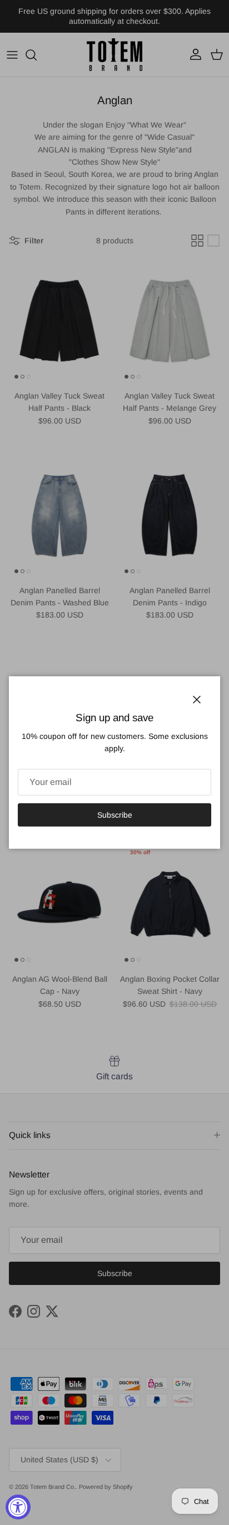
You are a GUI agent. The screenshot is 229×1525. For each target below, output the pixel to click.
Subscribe (114, 814)
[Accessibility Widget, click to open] (18, 1507)
